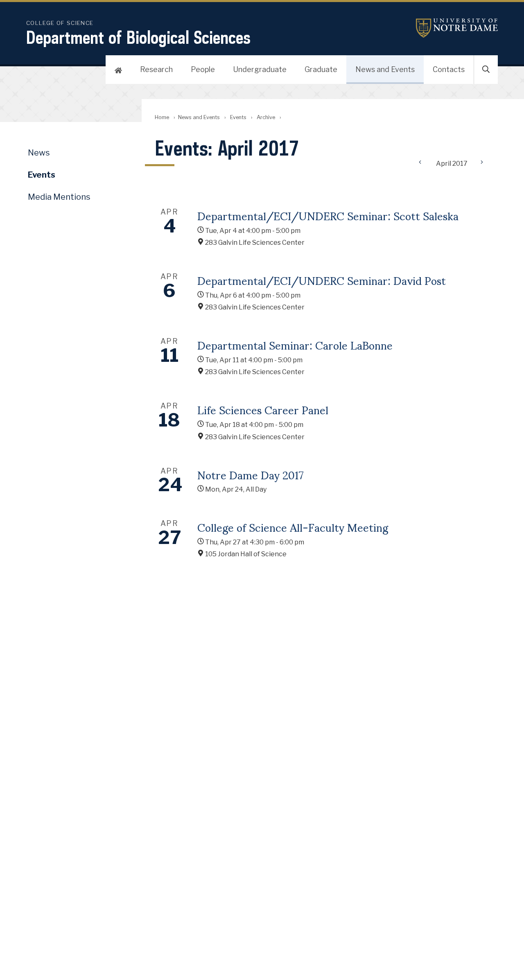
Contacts (449, 69)
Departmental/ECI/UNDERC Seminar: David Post (321, 280)
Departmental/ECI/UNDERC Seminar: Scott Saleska (327, 215)
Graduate (321, 69)
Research (156, 69)
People (203, 69)
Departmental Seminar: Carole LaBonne (295, 344)
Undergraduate (260, 69)
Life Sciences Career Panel (262, 409)
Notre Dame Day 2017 (250, 474)
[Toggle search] (486, 69)
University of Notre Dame (457, 28)
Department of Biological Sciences (138, 37)
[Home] (118, 69)
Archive (266, 117)
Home (162, 117)
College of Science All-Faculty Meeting (292, 526)
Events (238, 117)
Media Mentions (59, 197)
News (39, 153)
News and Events (385, 69)
